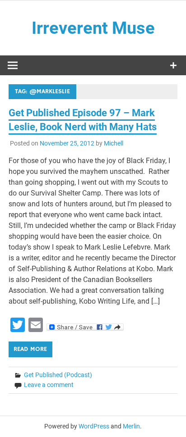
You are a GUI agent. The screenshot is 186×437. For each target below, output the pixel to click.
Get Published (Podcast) (58, 374)
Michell (113, 143)
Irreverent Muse (93, 28)
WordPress (94, 426)
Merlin (131, 426)
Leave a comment (49, 384)
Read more (30, 349)
